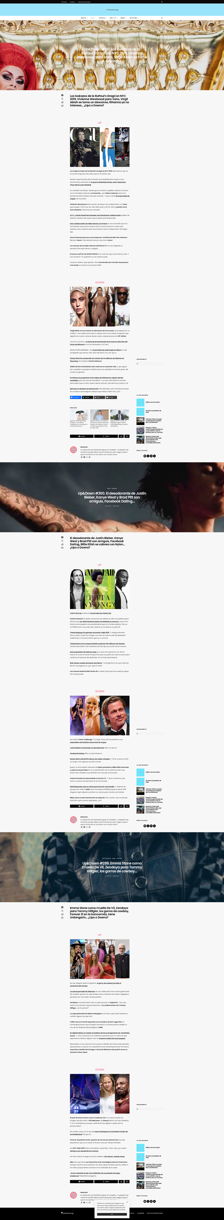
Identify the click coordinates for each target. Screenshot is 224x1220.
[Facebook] (145, 456)
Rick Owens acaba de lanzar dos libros (86, 663)
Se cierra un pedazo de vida (153, 411)
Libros (122, 18)
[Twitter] (148, 456)
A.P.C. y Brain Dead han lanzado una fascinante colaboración (95, 215)
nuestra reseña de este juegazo (112, 1038)
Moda (92, 18)
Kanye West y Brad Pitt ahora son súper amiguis (90, 759)
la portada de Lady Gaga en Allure (107, 350)
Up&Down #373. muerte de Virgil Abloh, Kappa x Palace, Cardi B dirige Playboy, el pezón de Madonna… (119, 423)
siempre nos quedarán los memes (84, 1151)
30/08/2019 (108, 876)
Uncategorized (106, 858)
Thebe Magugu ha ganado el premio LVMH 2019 (89, 632)
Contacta (64, 2)
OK (112, 1214)
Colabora (72, 2)
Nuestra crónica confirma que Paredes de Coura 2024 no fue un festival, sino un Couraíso (154, 430)
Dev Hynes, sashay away (114, 1156)
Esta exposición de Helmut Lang (83, 652)
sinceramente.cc (112, 609)
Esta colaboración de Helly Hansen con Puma (88, 223)
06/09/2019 (108, 506)
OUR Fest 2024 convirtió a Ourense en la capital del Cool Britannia (154, 420)
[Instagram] (151, 456)
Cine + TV (113, 18)
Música (83, 18)
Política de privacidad (84, 2)
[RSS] (154, 456)
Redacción (116, 66)
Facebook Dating (77, 753)
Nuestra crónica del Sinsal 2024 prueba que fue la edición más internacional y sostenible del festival (153, 439)
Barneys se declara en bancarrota (84, 389)
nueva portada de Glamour (83, 991)
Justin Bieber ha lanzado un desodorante (87, 748)
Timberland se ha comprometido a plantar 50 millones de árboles (97, 644)
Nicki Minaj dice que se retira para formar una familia (92, 787)
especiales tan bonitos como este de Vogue (88, 742)
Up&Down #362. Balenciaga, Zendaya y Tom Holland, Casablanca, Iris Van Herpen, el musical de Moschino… (78, 423)
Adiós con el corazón (153, 402)
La (71, 991)
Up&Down (114, 44)
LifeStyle (102, 18)
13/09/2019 (108, 66)
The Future (133, 18)
